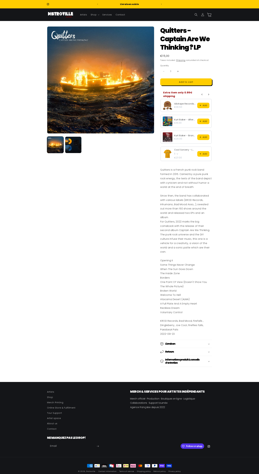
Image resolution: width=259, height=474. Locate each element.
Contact (52, 428)
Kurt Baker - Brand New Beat (184, 135)
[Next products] (208, 94)
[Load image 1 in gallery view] (55, 145)
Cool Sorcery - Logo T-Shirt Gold (184, 149)
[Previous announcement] (97, 4)
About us (52, 423)
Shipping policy (144, 471)
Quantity (164, 65)
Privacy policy (174, 471)
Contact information (107, 471)
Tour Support (54, 412)
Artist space (54, 418)
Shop (50, 397)
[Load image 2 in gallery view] (73, 145)
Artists (50, 391)
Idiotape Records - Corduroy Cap (184, 103)
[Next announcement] (161, 4)
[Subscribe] (97, 446)
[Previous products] (202, 94)
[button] (95, 15)
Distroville (90, 471)
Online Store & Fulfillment (61, 407)
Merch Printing (55, 402)
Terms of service (126, 471)
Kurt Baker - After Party (184, 119)
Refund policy (159, 471)
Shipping (180, 60)
